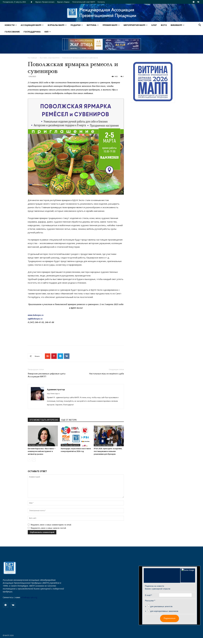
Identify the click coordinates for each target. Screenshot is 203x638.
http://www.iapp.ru (53, 393)
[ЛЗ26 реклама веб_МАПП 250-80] (122, 44)
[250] (85, 44)
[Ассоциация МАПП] (101, 13)
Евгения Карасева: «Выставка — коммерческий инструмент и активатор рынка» (42, 451)
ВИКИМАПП (176, 25)
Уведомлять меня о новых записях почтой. (48, 528)
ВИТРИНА (91, 25)
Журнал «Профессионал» (45, 2)
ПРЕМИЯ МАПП (110, 25)
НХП (46, 31)
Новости (10, 25)
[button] (199, 25)
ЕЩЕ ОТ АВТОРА (69, 420)
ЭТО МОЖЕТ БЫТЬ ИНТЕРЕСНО (43, 420)
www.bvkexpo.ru (36, 315)
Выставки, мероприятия (50, 58)
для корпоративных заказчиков (164, 611)
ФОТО (164, 25)
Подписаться (169, 618)
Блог (154, 25)
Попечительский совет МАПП (83, 2)
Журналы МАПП (56, 25)
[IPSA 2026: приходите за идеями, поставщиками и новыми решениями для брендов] (109, 436)
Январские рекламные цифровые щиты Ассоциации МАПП (46, 375)
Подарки (76, 25)
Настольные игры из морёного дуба (106, 373)
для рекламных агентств (161, 606)
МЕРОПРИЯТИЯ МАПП (134, 25)
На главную (32, 58)
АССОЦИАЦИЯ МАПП (31, 25)
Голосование (12, 31)
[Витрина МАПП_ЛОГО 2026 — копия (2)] (153, 81)
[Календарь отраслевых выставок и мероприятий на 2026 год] (76, 436)
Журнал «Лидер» (63, 2)
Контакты (101, 2)
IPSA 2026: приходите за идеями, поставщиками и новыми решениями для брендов (108, 451)
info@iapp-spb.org (29, 597)
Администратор (56, 389)
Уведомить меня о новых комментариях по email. (51, 525)
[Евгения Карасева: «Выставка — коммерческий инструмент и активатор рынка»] (43, 436)
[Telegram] (194, 2)
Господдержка (32, 31)
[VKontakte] (198, 2)
